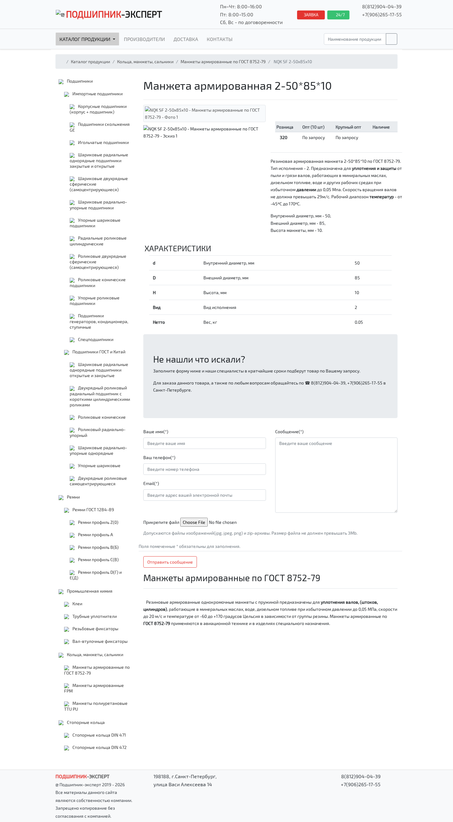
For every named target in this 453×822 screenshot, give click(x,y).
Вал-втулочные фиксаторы (99, 641)
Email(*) (151, 483)
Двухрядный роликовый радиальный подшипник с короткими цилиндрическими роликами (100, 396)
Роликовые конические (101, 417)
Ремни (73, 496)
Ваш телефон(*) (159, 457)
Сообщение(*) (289, 431)
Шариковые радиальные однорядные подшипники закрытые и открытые (99, 160)
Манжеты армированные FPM (94, 688)
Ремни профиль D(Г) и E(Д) (96, 575)
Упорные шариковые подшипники (95, 222)
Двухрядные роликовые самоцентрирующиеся (98, 481)
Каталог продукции (90, 61)
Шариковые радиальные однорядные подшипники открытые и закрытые (99, 370)
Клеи (76, 603)
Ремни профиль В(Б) (98, 547)
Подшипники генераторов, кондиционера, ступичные (99, 321)
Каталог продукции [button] (85, 39)
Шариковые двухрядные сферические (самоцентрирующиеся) (99, 184)
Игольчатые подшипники (103, 142)
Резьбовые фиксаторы (94, 628)
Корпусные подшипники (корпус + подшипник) (98, 109)
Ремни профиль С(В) (98, 559)
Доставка (185, 39)
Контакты (220, 39)
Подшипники (79, 81)
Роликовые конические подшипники (98, 282)
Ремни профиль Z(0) (97, 522)
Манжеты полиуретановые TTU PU (96, 706)
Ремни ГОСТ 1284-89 (92, 509)
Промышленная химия (89, 591)
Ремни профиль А (95, 534)
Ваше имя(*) (155, 431)
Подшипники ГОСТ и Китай (98, 351)
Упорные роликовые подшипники (95, 300)
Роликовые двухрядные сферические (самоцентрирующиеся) (98, 261)
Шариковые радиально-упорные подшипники (98, 204)
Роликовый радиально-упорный (97, 432)
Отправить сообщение (170, 562)
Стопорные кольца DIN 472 (99, 747)
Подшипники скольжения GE (100, 127)
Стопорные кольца (85, 722)
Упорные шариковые (98, 465)
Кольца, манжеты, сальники (145, 61)
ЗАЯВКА (311, 14)
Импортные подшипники (97, 93)
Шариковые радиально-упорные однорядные (98, 450)
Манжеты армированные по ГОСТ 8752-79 (223, 61)
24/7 (340, 14)
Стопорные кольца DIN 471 (98, 735)
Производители (144, 39)
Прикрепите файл (161, 522)
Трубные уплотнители (94, 616)
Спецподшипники (95, 339)
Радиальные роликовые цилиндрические (98, 240)
